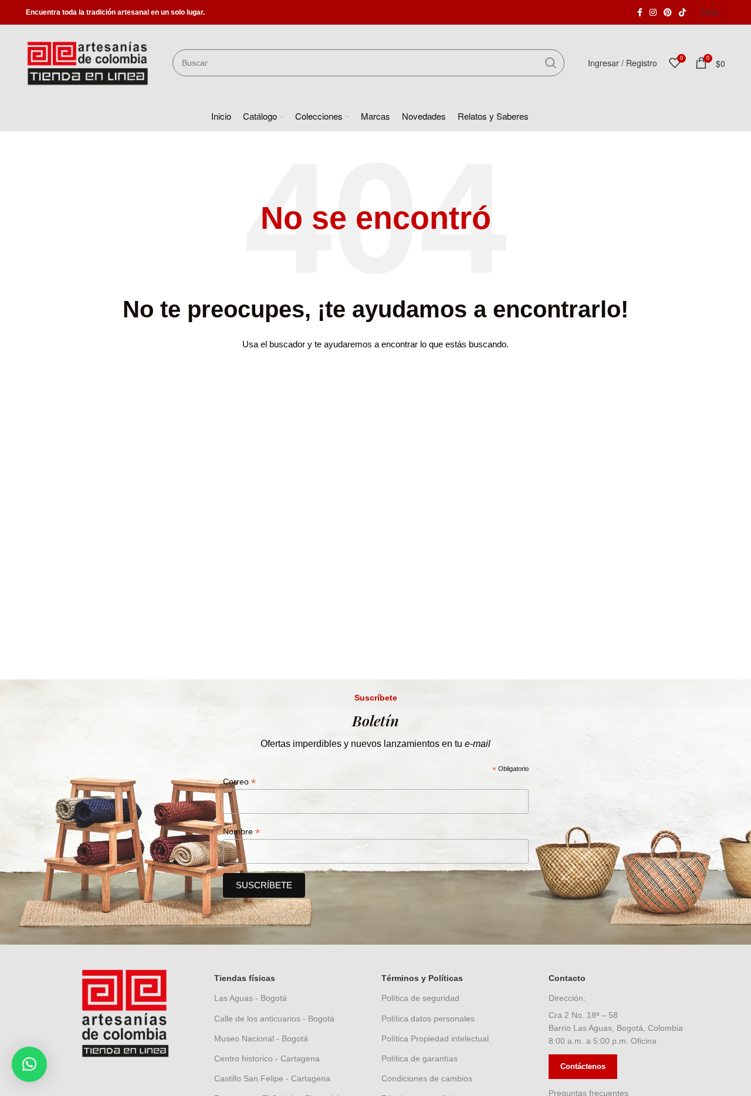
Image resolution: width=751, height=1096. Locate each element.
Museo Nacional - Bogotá (261, 1038)
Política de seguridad (420, 998)
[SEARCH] (550, 62)
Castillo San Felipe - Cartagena (272, 1078)
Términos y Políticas (422, 978)
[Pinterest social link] (667, 12)
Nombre (241, 831)
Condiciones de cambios (426, 1078)
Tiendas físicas (244, 978)
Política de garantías (419, 1058)
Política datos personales (428, 1018)
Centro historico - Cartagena (267, 1058)
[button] (29, 1064)
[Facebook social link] (640, 12)
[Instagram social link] (653, 12)
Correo (239, 781)
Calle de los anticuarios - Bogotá (274, 1018)
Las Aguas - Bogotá (250, 998)
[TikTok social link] (682, 12)
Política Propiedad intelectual (435, 1038)
